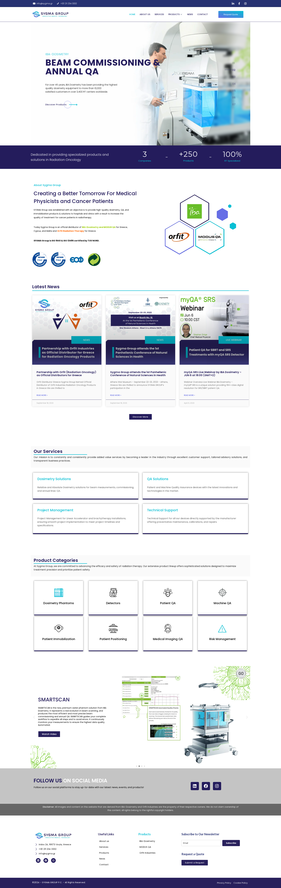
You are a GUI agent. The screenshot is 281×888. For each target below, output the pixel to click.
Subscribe (231, 843)
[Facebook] (206, 786)
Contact (202, 14)
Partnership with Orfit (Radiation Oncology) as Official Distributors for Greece (66, 373)
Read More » (42, 395)
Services (159, 14)
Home (132, 14)
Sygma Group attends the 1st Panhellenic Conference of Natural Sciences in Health (138, 373)
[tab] (234, 63)
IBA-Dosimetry (129, 806)
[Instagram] (217, 786)
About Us (145, 14)
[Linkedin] (195, 786)
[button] (34, 717)
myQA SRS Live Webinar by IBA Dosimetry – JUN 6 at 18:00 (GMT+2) (212, 373)
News (190, 14)
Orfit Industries (150, 806)
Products (174, 14)
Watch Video (49, 733)
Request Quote (231, 14)
